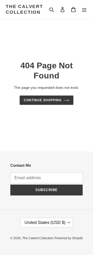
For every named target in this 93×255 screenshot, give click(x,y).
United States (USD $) (45, 222)
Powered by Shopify (69, 238)
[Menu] (84, 9)
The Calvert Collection (24, 9)
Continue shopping (42, 100)
